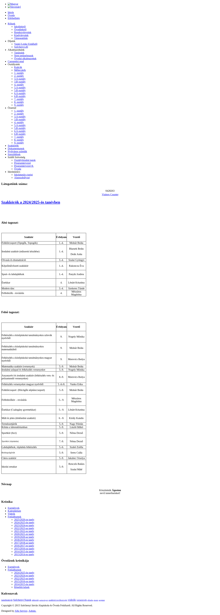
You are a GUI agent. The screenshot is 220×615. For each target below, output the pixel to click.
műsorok (35, 600)
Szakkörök (13, 145)
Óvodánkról (20, 29)
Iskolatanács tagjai (23, 174)
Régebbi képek (21, 587)
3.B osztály (20, 81)
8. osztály (19, 102)
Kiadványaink (21, 35)
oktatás (96, 600)
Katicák (18, 67)
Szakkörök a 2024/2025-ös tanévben (30, 202)
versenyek (82, 600)
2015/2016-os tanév (24, 548)
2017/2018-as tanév (24, 542)
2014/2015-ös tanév (24, 551)
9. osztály (19, 105)
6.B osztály (20, 96)
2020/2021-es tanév (24, 534)
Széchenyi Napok (22, 600)
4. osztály (19, 84)
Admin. (32, 611)
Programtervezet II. (24, 166)
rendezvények (43, 600)
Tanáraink (19, 52)
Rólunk (11, 23)
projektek (102, 600)
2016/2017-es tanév (24, 545)
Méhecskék (20, 70)
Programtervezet (22, 163)
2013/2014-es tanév (24, 554)
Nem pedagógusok (23, 55)
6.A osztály (20, 93)
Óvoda (11, 15)
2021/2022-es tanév (24, 531)
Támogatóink (21, 38)
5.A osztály (20, 87)
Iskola (11, 12)
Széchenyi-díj (21, 46)
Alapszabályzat (22, 177)
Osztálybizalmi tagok (25, 160)
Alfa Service (21, 611)
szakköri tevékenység (57, 600)
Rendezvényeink (22, 32)
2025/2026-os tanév (24, 519)
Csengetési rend (16, 61)
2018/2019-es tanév (24, 540)
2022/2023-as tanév (24, 528)
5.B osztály (20, 90)
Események (13, 508)
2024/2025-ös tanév (24, 522)
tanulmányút (7, 600)
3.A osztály (20, 78)
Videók (11, 513)
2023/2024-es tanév (24, 525)
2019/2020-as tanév (24, 537)
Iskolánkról (20, 26)
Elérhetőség (14, 18)
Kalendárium (14, 510)
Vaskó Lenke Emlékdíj (25, 44)
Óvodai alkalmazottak (25, 58)
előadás (90, 600)
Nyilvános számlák (17, 151)
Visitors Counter (110, 194)
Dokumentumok (16, 148)
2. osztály (19, 76)
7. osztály (19, 99)
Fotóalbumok (14, 516)
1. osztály (19, 73)
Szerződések (14, 154)
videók (72, 599)
